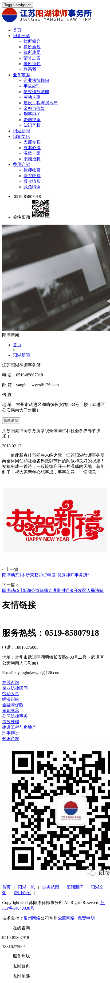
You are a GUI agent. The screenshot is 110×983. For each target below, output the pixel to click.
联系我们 (32, 69)
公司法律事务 (15, 716)
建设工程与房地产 (40, 103)
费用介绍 (21, 164)
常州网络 (32, 918)
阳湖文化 (21, 136)
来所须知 (32, 63)
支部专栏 (32, 142)
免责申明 (86, 918)
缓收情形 (32, 181)
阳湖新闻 (21, 131)
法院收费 (32, 175)
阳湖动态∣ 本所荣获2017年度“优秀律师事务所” (45, 575)
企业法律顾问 (36, 80)
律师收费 (32, 170)
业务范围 (21, 75)
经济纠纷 (10, 699)
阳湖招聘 (32, 159)
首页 (17, 30)
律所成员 (32, 52)
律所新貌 (32, 47)
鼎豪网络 (66, 918)
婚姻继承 (32, 119)
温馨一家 (32, 153)
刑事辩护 (32, 114)
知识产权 (32, 125)
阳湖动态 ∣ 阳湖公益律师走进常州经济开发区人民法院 (53, 590)
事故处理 (32, 86)
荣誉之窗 (32, 58)
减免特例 (32, 187)
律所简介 (32, 41)
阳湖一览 (21, 35)
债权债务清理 (36, 91)
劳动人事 (32, 97)
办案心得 (32, 147)
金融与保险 (34, 108)
